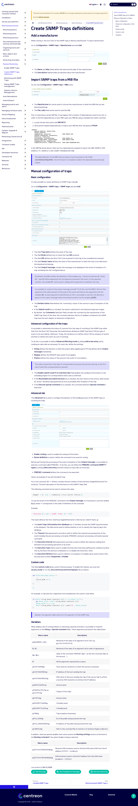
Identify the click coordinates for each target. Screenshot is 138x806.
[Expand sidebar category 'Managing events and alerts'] (25, 105)
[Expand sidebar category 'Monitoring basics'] (25, 30)
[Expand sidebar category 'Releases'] (25, 160)
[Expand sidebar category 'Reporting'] (25, 122)
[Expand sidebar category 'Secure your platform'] (25, 22)
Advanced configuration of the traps (125, 25)
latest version (44, 17)
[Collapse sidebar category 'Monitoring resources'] (25, 26)
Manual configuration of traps (123, 18)
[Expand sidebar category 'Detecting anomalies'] (25, 60)
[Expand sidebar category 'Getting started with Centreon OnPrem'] (25, 13)
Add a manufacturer (120, 12)
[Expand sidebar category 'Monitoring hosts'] (25, 34)
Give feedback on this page (69, 772)
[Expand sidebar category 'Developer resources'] (25, 152)
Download (111, 795)
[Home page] (33, 23)
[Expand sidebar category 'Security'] (25, 164)
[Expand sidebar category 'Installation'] (25, 18)
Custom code (120, 32)
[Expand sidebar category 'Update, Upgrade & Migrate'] (25, 131)
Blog (91, 795)
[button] (104, 4)
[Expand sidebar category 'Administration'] (25, 126)
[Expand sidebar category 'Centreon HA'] (25, 156)
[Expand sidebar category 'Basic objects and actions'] (25, 55)
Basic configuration (121, 21)
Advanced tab (120, 29)
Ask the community (100, 772)
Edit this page (41, 772)
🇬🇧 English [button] (93, 4)
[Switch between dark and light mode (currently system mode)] (100, 4)
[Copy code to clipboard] (107, 494)
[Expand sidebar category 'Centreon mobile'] (25, 144)
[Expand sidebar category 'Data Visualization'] (25, 118)
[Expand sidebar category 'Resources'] (25, 168)
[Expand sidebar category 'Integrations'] (25, 140)
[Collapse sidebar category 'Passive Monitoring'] (25, 64)
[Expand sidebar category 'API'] (25, 148)
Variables (118, 35)
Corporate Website (71, 795)
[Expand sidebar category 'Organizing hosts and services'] (25, 49)
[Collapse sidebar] (14, 787)
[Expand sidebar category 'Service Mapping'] (25, 114)
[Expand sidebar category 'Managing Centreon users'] (25, 110)
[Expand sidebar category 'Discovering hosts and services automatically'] (25, 43)
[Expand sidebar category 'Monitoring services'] (25, 38)
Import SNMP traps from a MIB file (124, 15)
